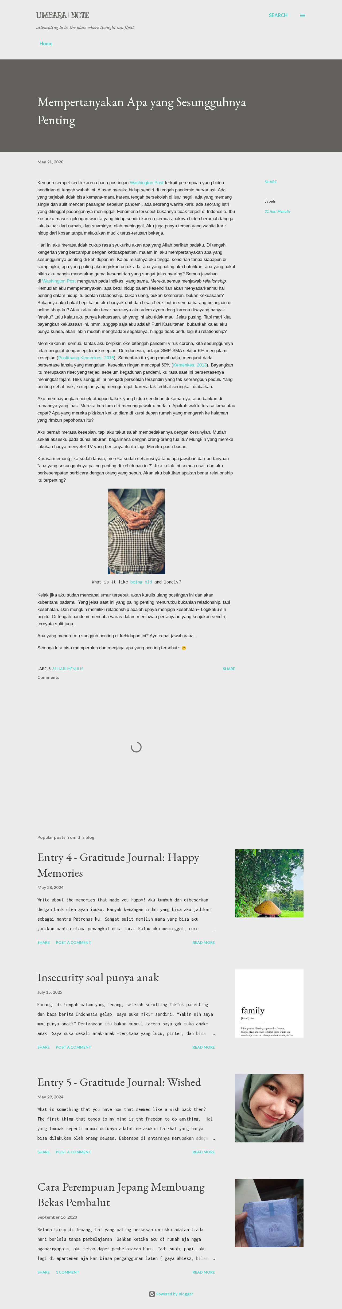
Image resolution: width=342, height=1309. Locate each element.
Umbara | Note (62, 15)
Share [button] (271, 181)
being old (141, 581)
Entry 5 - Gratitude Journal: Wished (119, 1081)
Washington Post (147, 182)
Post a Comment (73, 942)
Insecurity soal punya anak (98, 977)
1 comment (67, 1272)
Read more (204, 942)
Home (46, 43)
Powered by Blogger (174, 1293)
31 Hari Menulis (277, 211)
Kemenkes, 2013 (190, 365)
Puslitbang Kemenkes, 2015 (86, 357)
